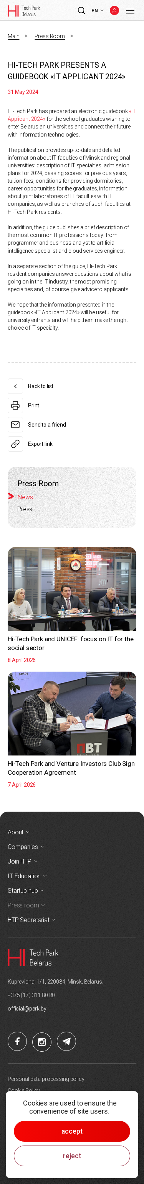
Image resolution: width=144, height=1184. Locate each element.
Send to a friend (47, 425)
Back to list (40, 386)
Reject (72, 1156)
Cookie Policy (24, 1090)
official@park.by (27, 1009)
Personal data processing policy (46, 1079)
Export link (40, 444)
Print (33, 405)
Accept (72, 1131)
